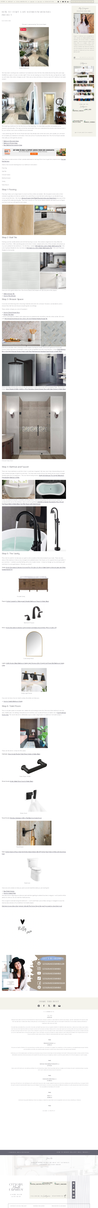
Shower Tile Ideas (9, 314)
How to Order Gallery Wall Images (72, 1152)
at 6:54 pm (49, 1017)
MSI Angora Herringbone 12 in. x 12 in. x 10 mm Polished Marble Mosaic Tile (26, 318)
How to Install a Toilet (10, 893)
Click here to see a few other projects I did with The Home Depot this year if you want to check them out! (32, 906)
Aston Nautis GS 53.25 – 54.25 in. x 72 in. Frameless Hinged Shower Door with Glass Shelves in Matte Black (36, 389)
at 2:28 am (49, 1080)
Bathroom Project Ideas (10, 143)
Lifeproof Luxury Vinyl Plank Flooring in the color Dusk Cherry (39, 198)
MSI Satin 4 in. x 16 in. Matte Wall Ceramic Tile (39, 248)
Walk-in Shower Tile (9, 294)
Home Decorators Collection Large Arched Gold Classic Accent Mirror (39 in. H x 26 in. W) (31, 627)
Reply (49, 1039)
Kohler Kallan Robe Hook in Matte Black (21, 781)
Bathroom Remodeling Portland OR (48, 1063)
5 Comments (49, 1012)
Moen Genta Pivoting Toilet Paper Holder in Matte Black (24, 754)
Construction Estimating (48, 1078)
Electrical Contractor (48, 1043)
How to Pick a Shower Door (12, 312)
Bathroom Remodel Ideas (11, 141)
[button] (17, 220)
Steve (48, 1095)
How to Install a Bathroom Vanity (13, 701)
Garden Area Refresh (19, 1152)
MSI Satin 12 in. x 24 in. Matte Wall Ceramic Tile (48, 246)
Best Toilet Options (9, 891)
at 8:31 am (49, 1045)
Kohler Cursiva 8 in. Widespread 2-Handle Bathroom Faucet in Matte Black (27, 601)
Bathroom (6, 21)
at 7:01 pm (49, 1065)
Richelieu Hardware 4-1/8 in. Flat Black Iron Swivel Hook (25, 818)
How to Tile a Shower (10, 296)
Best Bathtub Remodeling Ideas (13, 145)
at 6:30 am (49, 1097)
